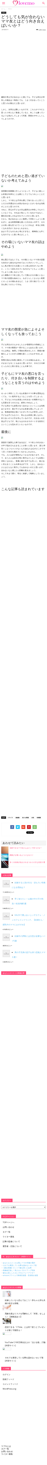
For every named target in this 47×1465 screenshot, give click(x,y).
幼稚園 (39, 817)
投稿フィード (8, 1379)
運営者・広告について (12, 1246)
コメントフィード (10, 1384)
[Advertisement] (23, 56)
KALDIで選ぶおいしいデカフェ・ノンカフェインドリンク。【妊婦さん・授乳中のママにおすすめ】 (24, 920)
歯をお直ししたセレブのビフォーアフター (19, 1273)
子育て (10, 9)
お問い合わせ (8, 1227)
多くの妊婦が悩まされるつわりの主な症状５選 (27, 862)
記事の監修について (11, 1241)
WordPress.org (9, 1388)
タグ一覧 (6, 1232)
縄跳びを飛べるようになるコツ (21, 855)
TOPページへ (8, 1222)
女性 (32, 817)
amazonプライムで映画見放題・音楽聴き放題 (20, 1275)
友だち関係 (25, 817)
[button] (43, 3)
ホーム (3, 9)
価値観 (18, 817)
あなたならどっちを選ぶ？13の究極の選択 (19, 1263)
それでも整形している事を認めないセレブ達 (20, 1265)
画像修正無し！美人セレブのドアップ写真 (19, 1270)
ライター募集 (8, 1236)
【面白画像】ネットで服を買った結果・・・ (20, 1268)
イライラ (10, 817)
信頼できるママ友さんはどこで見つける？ (26, 848)
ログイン (6, 1374)
